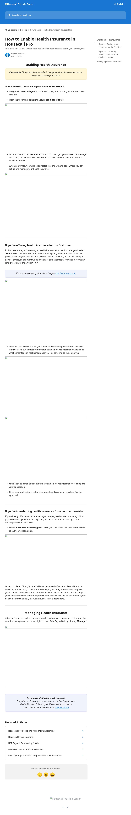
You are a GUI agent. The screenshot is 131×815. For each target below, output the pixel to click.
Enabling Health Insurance (108, 40)
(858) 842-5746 (62, 707)
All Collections (11, 30)
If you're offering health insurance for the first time (110, 45)
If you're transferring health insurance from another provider (108, 54)
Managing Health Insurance (109, 61)
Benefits (23, 30)
